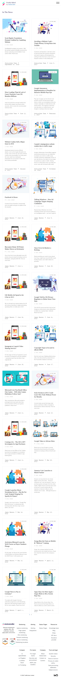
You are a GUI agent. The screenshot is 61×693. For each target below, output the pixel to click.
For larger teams (33, 661)
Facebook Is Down (12, 202)
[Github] (56, 683)
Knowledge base (54, 636)
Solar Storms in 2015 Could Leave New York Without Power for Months (44, 400)
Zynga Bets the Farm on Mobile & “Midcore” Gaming (44, 549)
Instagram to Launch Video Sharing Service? (15, 352)
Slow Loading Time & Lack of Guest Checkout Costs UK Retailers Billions (16, 94)
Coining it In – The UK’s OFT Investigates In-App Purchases (15, 449)
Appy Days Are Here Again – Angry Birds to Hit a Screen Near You (44, 601)
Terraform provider (54, 645)
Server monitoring (22, 647)
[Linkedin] (54, 683)
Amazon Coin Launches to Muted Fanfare (44, 479)
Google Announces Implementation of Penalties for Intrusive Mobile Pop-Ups (45, 91)
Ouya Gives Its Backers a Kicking (43, 253)
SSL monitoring (22, 643)
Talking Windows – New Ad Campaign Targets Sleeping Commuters (44, 206)
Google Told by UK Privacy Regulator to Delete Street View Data (44, 304)
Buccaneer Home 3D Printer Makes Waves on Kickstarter (15, 253)
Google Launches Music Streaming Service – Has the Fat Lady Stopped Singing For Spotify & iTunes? (15, 500)
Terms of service (53, 666)
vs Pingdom (22, 666)
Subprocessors (53, 678)
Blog (54, 638)
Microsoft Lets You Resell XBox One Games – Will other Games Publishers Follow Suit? (14, 398)
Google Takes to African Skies (43, 447)
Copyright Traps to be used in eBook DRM (44, 354)
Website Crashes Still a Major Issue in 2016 (13, 145)
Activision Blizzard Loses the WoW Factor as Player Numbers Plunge (15, 552)
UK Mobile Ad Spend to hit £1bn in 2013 (15, 301)
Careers (43, 668)
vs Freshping (22, 671)
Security (53, 664)
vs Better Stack (22, 668)
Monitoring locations (22, 650)
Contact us (43, 666)
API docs (53, 643)
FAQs (53, 641)
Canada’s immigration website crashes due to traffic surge (43, 148)
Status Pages (43, 636)
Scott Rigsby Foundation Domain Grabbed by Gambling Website (14, 40)
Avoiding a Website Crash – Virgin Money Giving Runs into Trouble (44, 43)
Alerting (33, 636)
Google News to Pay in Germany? (13, 600)
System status (53, 661)
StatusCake (11, 4)
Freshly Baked (11, 2)
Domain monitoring (22, 645)
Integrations (33, 638)
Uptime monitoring (22, 636)
